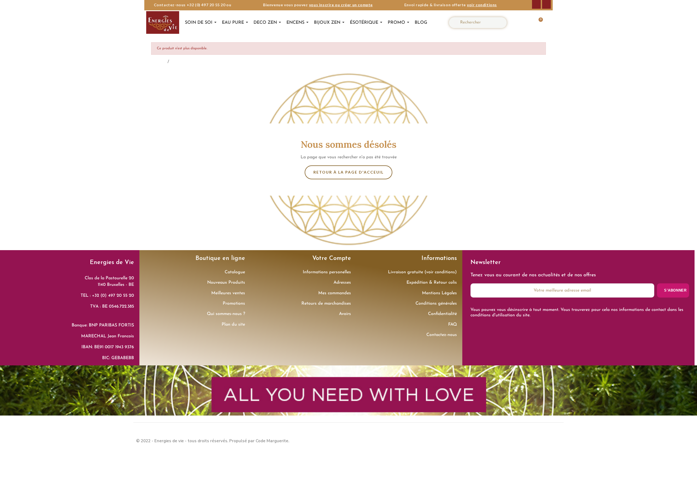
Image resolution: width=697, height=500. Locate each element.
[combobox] (480, 22)
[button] (537, 23)
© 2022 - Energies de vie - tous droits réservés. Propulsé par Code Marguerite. (212, 441)
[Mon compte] (521, 22)
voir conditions (482, 4)
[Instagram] (546, 4)
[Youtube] (555, 440)
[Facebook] (536, 4)
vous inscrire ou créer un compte (341, 4)
